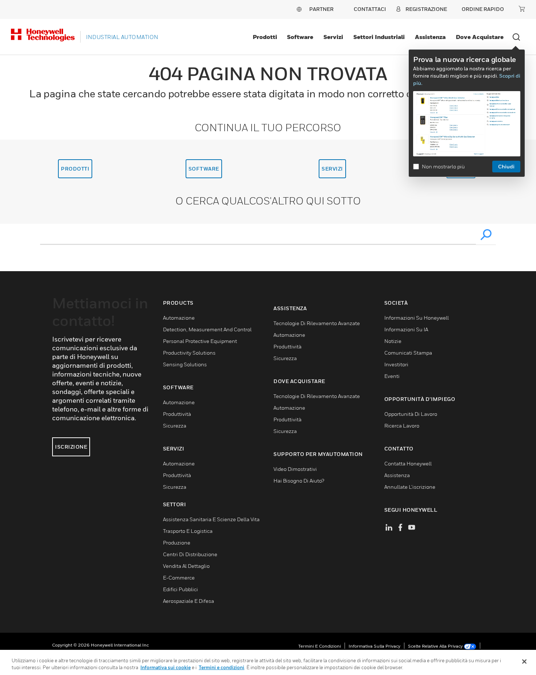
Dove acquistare (480, 36)
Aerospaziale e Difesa (188, 601)
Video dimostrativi (295, 469)
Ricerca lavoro (401, 425)
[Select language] (299, 9)
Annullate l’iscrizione (409, 487)
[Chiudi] (524, 661)
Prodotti (265, 36)
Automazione (179, 318)
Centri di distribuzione (190, 554)
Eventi (392, 376)
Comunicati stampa (408, 353)
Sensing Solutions (185, 364)
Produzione (176, 542)
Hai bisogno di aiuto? (298, 480)
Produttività (177, 414)
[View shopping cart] (521, 8)
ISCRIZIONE (71, 447)
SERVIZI (332, 168)
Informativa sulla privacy (374, 646)
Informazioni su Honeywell (416, 318)
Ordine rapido (483, 9)
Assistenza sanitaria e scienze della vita (211, 519)
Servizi (333, 36)
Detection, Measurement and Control (207, 329)
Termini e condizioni (319, 646)
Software (300, 36)
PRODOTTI (75, 168)
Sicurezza (174, 425)
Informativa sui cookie (165, 667)
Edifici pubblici (180, 589)
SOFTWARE (204, 168)
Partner (321, 9)
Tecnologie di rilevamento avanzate (316, 323)
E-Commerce (179, 577)
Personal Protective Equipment (200, 341)
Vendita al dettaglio (186, 566)
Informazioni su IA (406, 329)
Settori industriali (379, 36)
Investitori (396, 364)
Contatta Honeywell (408, 463)
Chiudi (506, 166)
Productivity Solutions (189, 353)
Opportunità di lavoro (410, 414)
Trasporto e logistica (188, 531)
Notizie (392, 341)
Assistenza (430, 36)
